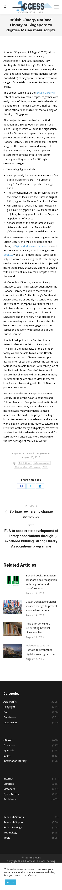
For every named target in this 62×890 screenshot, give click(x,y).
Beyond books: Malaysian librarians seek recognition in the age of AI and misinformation (41, 582)
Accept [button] (10, 882)
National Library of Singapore (27, 467)
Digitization (43, 453)
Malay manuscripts (41, 463)
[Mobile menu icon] (56, 7)
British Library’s (45, 92)
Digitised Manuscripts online (31, 246)
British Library (25, 463)
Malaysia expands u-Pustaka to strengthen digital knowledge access (40, 650)
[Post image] (12, 581)
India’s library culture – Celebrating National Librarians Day (39, 628)
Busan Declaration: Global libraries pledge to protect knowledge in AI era (41, 606)
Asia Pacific (29, 453)
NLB (45, 467)
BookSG (8, 254)
